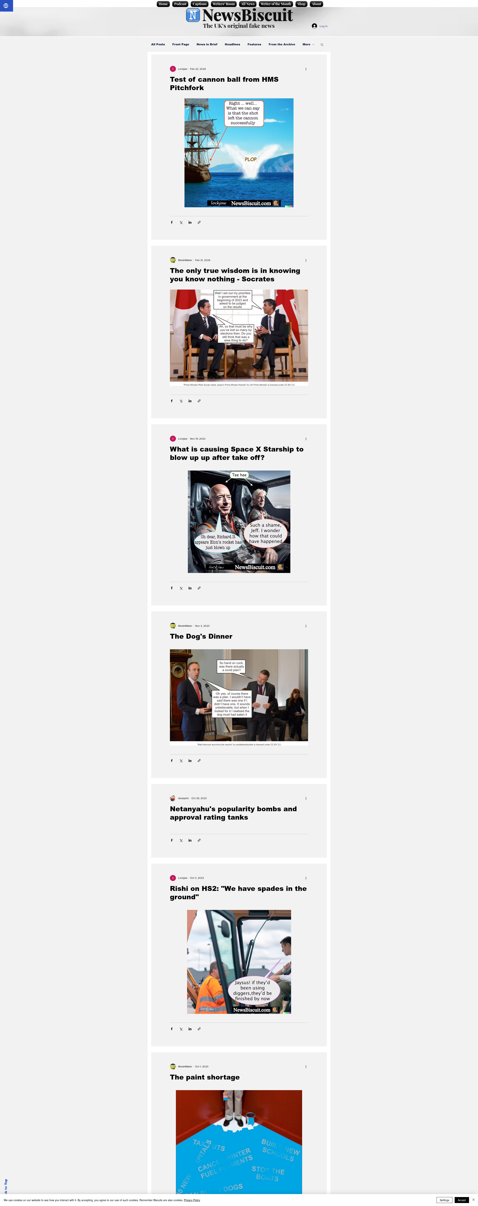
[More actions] (306, 69)
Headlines (232, 44)
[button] (322, 45)
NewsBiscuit (247, 14)
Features (254, 44)
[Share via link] (199, 222)
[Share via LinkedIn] (190, 222)
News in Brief (207, 44)
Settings (444, 1200)
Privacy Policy (192, 1200)
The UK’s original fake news (239, 25)
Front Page (180, 44)
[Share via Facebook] (171, 222)
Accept (462, 1200)
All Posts (158, 44)
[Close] (473, 1200)
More (306, 44)
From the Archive (282, 44)
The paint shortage (205, 1077)
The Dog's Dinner (201, 636)
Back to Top (6, 1189)
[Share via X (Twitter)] (181, 222)
